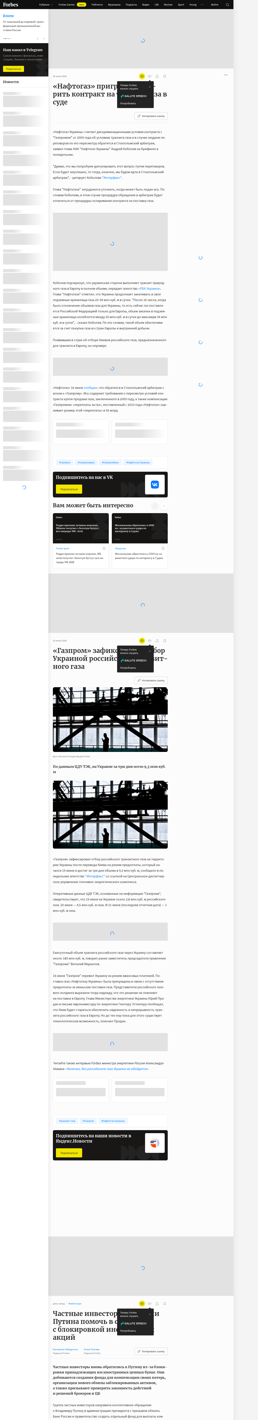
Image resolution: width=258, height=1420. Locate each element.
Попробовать (128, 91)
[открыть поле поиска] (227, 5)
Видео (145, 4)
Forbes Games (71, 4)
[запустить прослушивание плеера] (150, 64)
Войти (214, 4)
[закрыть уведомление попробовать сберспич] (150, 75)
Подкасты (131, 4)
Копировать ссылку (153, 104)
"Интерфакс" (111, 165)
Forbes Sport (62, 466)
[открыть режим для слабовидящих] (142, 64)
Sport (181, 4)
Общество (120, 466)
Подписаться (69, 406)
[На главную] (10, 4)
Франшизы (114, 4)
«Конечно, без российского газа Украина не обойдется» (106, 986)
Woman (168, 4)
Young (192, 4)
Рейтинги (97, 4)
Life (157, 4)
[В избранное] (104, 466)
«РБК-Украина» (149, 206)
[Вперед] (174, 349)
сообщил (90, 305)
